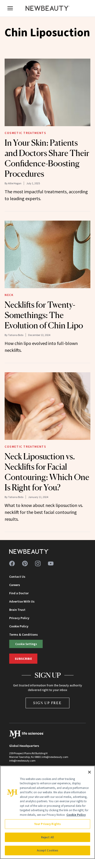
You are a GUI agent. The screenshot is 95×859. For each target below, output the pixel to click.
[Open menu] (10, 8)
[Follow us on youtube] (50, 563)
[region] (47, 812)
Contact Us (17, 577)
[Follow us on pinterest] (25, 563)
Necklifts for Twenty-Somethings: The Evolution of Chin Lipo (44, 315)
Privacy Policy (19, 618)
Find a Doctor (19, 593)
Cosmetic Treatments (25, 133)
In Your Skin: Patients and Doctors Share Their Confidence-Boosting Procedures (47, 158)
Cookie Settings (26, 644)
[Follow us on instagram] (38, 563)
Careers (14, 585)
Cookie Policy (18, 626)
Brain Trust (17, 610)
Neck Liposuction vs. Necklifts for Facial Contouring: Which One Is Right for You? (47, 471)
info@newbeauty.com (22, 760)
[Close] (89, 772)
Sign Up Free (47, 703)
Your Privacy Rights (47, 824)
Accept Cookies (47, 850)
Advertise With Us (22, 601)
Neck (9, 295)
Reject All (47, 837)
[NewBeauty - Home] (47, 8)
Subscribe (23, 659)
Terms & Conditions (23, 634)
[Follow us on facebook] (12, 563)
